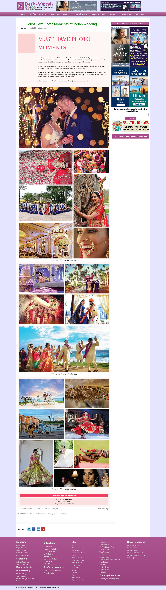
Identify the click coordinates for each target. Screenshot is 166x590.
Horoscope (131, 558)
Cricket (74, 555)
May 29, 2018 (31, 28)
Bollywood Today (78, 548)
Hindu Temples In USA (135, 553)
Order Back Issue (22, 553)
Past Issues (20, 545)
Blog (73, 545)
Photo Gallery (21, 574)
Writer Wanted (104, 564)
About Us (102, 542)
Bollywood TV (77, 558)
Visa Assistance (105, 552)
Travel (74, 575)
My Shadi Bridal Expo (106, 547)
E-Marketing (48, 554)
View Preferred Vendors (52, 571)
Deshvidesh (43, 28)
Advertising (48, 546)
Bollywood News (78, 550)
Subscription (21, 550)
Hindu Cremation (133, 545)
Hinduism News (132, 550)
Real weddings (103, 509)
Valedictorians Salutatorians (109, 560)
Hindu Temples (132, 548)
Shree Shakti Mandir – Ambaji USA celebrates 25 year (38, 509)
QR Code (102, 572)
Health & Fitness (78, 560)
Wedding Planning (59, 514)
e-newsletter (104, 545)
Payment (47, 556)
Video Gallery (21, 576)
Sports (74, 573)
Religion (74, 570)
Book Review (76, 578)
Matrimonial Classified (24, 567)
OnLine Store (104, 567)
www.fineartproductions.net (78, 81)
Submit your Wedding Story (109, 579)
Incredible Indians (78, 563)
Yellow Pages (104, 550)
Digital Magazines (22, 548)
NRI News (75, 568)
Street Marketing (50, 564)
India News (76, 565)
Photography (47, 514)
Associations (104, 557)
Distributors (103, 562)
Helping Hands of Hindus (136, 555)
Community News (78, 553)
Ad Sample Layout (50, 551)
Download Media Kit (51, 559)
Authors (102, 555)
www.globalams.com (53, 587)
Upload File (48, 561)
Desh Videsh (22, 587)
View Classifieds (22, 564)
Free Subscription (22, 555)
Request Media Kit (50, 549)
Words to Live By (78, 580)
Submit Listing (49, 573)
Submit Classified (22, 562)
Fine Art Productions (34, 514)
